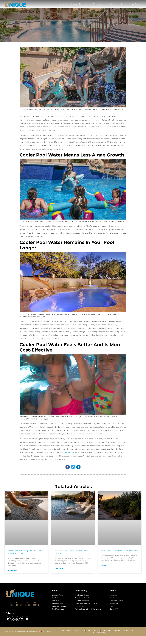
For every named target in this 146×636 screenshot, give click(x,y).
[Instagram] (12, 619)
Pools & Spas (71, 4)
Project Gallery (112, 4)
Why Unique (98, 4)
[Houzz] (27, 619)
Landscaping (84, 4)
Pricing (61, 4)
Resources (124, 4)
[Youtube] (22, 619)
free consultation (66, 452)
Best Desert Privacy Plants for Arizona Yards (119, 551)
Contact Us (136, 4)
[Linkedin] (17, 619)
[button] (67, 467)
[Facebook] (8, 619)
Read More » (12, 570)
